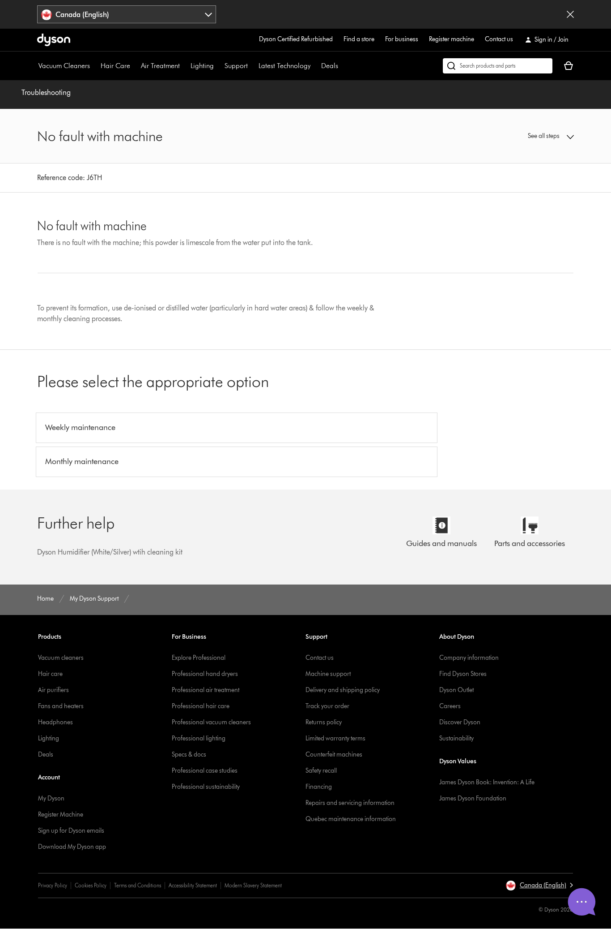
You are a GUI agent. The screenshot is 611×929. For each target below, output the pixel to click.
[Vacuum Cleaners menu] (94, 65)
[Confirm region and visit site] (570, 14)
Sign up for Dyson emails (71, 830)
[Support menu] (252, 65)
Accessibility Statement (193, 885)
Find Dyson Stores (463, 674)
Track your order (327, 706)
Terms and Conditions (137, 885)
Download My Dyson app (72, 847)
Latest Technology (284, 65)
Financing (319, 787)
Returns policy (324, 722)
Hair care (50, 674)
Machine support (328, 674)
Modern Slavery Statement (253, 885)
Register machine (451, 39)
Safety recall (321, 770)
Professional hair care (200, 706)
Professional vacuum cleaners (211, 722)
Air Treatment (160, 65)
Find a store (359, 39)
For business (401, 39)
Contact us (499, 39)
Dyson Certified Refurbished (296, 39)
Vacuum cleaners (61, 658)
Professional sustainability (206, 787)
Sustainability (456, 738)
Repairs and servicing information (350, 803)
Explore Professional (198, 658)
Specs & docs (189, 754)
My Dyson (51, 798)
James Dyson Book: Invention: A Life (487, 782)
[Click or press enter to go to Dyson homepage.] (53, 40)
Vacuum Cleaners (64, 65)
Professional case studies (205, 770)
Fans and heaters (61, 706)
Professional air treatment (205, 690)
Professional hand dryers (205, 674)
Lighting (202, 65)
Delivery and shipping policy (343, 690)
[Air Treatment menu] (184, 65)
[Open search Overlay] (497, 65)
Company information (469, 658)
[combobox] (126, 14)
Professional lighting (198, 738)
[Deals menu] (342, 65)
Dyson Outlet (456, 690)
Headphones (55, 722)
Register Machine (60, 814)
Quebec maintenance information (351, 819)
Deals (329, 65)
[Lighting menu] (218, 65)
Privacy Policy (52, 885)
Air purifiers (53, 690)
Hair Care (115, 65)
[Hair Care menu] (134, 65)
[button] (511, 136)
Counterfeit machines (334, 754)
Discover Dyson (459, 722)
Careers (450, 706)
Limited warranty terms (335, 738)
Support (236, 65)
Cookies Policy (90, 885)
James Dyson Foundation (472, 798)
